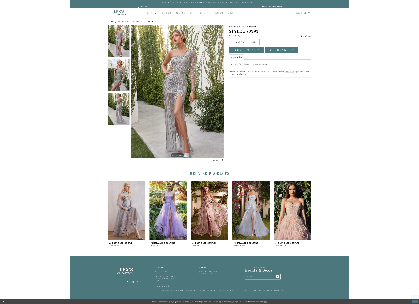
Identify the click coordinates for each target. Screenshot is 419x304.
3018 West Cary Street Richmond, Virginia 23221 (165, 278)
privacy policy (206, 290)
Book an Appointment (246, 50)
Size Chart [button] (306, 36)
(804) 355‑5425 (161, 271)
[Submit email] (277, 276)
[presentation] (126, 210)
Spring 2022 (152, 21)
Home (111, 21)
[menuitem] (151, 13)
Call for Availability (282, 50)
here (265, 301)
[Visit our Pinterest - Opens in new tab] (138, 282)
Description (236, 56)
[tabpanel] (119, 42)
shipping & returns (170, 290)
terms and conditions (188, 290)
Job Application (163, 286)
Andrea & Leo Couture (130, 21)
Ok (415, 301)
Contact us (233, 2)
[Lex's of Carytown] (119, 12)
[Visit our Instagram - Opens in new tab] (133, 282)
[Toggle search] (305, 13)
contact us (289, 71)
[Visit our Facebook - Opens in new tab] (127, 282)
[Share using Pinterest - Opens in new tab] (222, 160)
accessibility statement (224, 290)
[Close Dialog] (3, 302)
